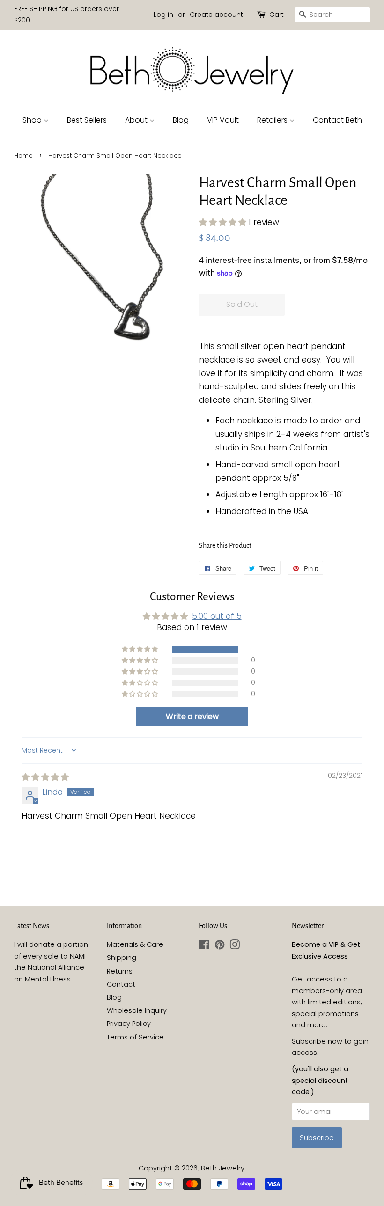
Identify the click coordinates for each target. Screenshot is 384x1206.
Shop (33, 120)
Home (23, 156)
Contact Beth (337, 120)
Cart (276, 14)
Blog (181, 120)
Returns (120, 971)
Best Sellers (87, 120)
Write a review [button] (192, 716)
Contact (121, 984)
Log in (163, 14)
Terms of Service (135, 1037)
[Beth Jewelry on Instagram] (234, 946)
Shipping (121, 957)
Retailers (273, 120)
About (137, 120)
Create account (216, 14)
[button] (224, 222)
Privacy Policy (129, 1023)
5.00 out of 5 (217, 616)
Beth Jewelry (222, 1168)
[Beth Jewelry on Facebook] (204, 946)
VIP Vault (223, 120)
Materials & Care (135, 944)
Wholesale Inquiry (137, 1010)
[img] (45, 777)
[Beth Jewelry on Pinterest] (219, 946)
